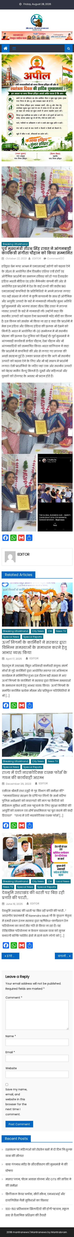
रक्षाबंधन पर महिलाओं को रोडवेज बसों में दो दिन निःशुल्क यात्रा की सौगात (39, 1153)
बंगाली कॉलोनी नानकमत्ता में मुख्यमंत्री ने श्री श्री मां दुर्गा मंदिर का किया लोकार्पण (65, 956)
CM (50, 631)
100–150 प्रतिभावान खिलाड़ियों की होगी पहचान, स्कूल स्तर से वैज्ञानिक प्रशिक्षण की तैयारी (37, 1212)
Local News (62, 881)
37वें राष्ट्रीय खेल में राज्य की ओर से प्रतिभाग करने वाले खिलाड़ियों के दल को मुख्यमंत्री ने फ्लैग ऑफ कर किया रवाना (13, 956)
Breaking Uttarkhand (15, 244)
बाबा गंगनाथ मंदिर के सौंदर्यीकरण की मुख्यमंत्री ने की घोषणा (36, 1167)
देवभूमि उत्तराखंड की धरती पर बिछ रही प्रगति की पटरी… (33, 895)
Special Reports (32, 636)
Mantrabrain (59, 1232)
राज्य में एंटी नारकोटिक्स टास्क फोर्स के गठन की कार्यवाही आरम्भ (34, 775)
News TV (61, 631)
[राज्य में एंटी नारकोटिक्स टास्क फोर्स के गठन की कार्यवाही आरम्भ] (37, 735)
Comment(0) (55, 258)
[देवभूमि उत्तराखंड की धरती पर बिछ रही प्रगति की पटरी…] (37, 855)
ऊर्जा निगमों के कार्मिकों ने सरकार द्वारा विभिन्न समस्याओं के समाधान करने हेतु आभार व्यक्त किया (34, 647)
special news (11, 636)
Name (11, 1036)
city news (38, 631)
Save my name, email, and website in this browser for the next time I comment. (16, 1101)
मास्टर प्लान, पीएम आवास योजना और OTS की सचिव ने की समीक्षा (38, 1182)
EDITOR (36, 258)
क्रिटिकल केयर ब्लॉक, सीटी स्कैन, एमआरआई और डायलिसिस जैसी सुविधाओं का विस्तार (35, 1197)
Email (10, 1052)
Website (11, 1068)
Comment (14, 998)
